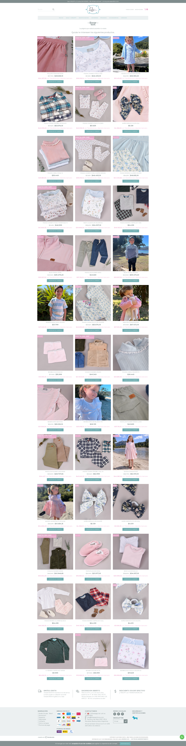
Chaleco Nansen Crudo (93, 372)
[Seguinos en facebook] (118, 714)
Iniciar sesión (139, 9)
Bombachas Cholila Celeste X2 (130, 670)
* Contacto (41, 721)
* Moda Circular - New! (45, 713)
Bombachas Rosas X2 (55, 372)
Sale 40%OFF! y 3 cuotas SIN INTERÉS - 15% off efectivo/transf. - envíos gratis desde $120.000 (93, 1)
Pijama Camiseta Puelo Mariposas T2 (55, 223)
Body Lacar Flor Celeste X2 (93, 223)
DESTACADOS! (84, 18)
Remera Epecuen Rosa (55, 422)
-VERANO (124, 18)
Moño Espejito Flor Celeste (130, 620)
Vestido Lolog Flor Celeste (130, 73)
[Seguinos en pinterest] (122, 714)
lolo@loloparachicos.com (95, 717)
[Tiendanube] (46, 737)
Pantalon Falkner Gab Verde (55, 471)
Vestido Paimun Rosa (131, 471)
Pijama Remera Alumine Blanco (55, 620)
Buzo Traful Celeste (131, 272)
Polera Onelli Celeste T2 (130, 372)
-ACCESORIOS (113, 18)
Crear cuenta (130, 9)
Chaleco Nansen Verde (55, 571)
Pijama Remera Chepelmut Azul (93, 620)
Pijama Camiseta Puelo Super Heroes (93, 173)
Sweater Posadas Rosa (131, 322)
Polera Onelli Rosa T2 (55, 173)
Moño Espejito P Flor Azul (131, 521)
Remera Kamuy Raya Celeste (55, 322)
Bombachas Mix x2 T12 (93, 670)
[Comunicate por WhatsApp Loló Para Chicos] (182, 737)
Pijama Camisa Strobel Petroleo (55, 123)
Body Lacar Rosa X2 (131, 571)
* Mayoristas (42, 719)
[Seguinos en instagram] (114, 714)
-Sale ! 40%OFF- (71, 18)
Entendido (125, 743)
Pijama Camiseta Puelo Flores (93, 123)
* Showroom (42, 715)
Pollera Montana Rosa (55, 73)
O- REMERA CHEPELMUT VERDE (55, 670)
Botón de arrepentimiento (139, 739)
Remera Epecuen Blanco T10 (93, 422)
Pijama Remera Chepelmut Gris (130, 223)
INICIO (61, 18)
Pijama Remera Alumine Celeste (130, 173)
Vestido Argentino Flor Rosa (55, 521)
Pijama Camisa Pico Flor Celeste (93, 322)
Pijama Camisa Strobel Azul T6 (93, 471)
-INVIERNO (94, 18)
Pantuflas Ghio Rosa (93, 571)
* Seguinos (41, 717)
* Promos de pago (44, 725)
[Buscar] (53, 9)
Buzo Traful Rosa (55, 272)
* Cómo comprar (43, 723)
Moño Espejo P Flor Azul (131, 123)
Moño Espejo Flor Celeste (93, 521)
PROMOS (103, 18)
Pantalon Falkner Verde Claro (131, 422)
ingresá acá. (126, 739)
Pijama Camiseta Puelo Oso (93, 73)
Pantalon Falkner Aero (93, 272)
